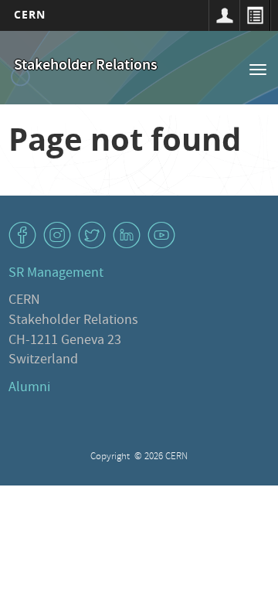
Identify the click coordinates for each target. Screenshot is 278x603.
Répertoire (254, 15)
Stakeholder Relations (86, 66)
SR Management (55, 274)
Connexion (223, 15)
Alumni (29, 388)
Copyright (111, 457)
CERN (30, 14)
